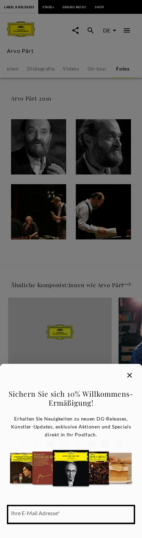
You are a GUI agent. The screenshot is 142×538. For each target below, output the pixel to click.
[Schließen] (129, 375)
